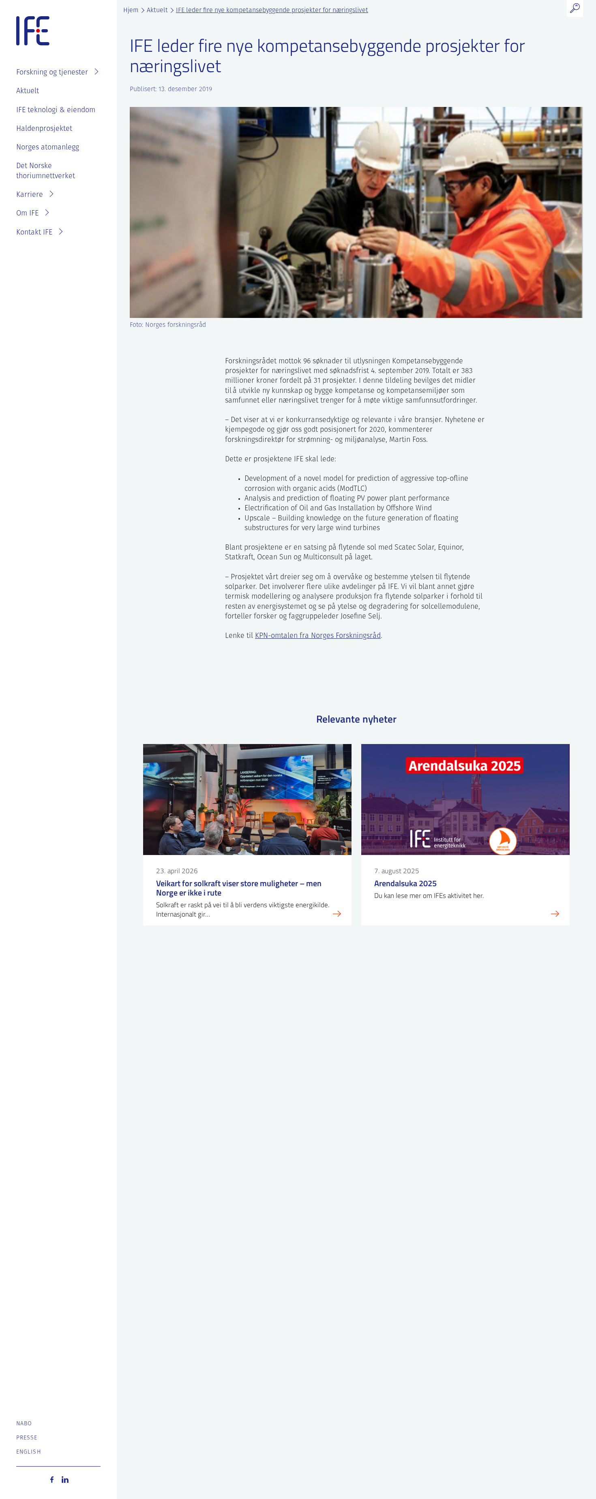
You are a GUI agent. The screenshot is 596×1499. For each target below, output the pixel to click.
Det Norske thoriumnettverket (45, 171)
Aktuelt (27, 91)
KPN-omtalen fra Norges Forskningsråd (318, 636)
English (28, 1452)
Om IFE (27, 213)
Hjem (131, 10)
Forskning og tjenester (52, 73)
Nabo (24, 1424)
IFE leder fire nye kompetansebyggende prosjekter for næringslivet (272, 10)
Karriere (29, 195)
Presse (27, 1438)
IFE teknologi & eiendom (55, 110)
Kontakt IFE (34, 233)
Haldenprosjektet (44, 129)
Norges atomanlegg (47, 147)
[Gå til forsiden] (32, 31)
